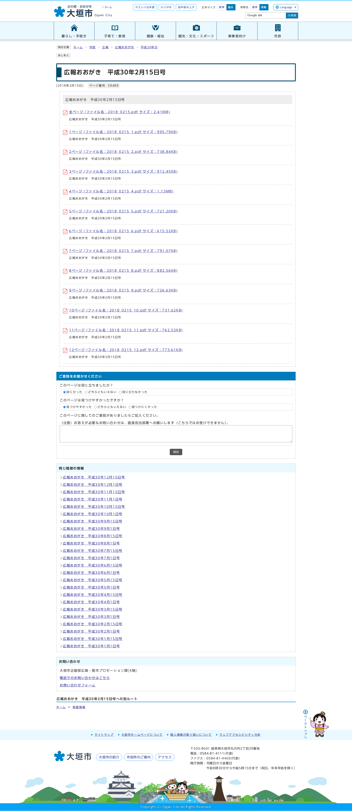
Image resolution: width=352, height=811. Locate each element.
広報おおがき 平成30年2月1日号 (91, 631)
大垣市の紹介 (109, 757)
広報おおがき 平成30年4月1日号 (91, 602)
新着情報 (79, 707)
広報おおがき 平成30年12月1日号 (92, 484)
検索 (293, 15)
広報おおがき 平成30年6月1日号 (91, 572)
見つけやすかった (79, 407)
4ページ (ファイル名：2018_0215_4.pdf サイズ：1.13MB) (121, 191)
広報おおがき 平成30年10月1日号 (92, 514)
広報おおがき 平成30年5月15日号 (92, 580)
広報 (105, 47)
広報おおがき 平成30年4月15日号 (92, 594)
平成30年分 (149, 47)
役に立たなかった (135, 392)
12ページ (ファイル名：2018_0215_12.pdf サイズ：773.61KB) (126, 349)
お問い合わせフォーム (78, 685)
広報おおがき (124, 47)
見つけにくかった (144, 407)
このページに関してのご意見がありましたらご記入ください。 (110, 415)
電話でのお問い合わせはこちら (85, 678)
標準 (221, 7)
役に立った (74, 392)
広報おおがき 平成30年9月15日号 (92, 521)
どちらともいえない (102, 392)
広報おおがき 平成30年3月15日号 (92, 609)
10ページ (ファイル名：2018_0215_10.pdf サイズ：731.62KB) (126, 310)
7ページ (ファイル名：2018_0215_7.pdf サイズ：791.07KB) (123, 250)
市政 (92, 47)
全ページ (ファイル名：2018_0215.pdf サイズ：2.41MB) (119, 112)
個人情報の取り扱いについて (191, 734)
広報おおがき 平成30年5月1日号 (91, 587)
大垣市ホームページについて (142, 734)
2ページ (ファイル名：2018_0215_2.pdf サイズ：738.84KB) (123, 151)
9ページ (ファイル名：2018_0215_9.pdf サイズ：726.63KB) (123, 290)
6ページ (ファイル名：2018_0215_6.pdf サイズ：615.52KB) (123, 231)
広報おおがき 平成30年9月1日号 (91, 528)
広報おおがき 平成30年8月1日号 (91, 543)
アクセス (165, 757)
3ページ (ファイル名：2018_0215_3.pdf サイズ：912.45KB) (123, 171)
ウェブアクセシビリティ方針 (240, 734)
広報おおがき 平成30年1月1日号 (91, 646)
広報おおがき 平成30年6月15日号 (92, 565)
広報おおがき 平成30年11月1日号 (92, 499)
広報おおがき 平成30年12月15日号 (94, 477)
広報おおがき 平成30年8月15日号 (92, 536)
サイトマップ (104, 734)
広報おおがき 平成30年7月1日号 (91, 558)
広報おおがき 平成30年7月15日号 (92, 550)
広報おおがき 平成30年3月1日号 (91, 616)
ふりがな (166, 7)
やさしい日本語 (145, 7)
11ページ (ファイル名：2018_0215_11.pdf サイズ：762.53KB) (126, 330)
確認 (176, 451)
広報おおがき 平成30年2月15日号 (92, 624)
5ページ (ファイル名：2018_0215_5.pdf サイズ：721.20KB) (123, 211)
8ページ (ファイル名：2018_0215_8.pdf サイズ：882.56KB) (123, 270)
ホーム (78, 47)
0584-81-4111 (212, 753)
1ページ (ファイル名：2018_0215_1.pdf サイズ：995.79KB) (123, 132)
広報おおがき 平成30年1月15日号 (92, 638)
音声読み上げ (186, 7)
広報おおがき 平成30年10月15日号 (94, 506)
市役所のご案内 (139, 757)
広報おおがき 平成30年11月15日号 (94, 492)
